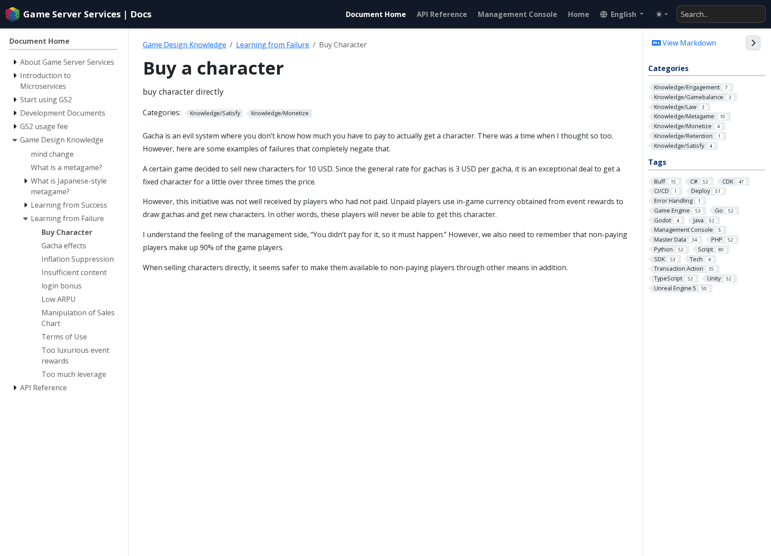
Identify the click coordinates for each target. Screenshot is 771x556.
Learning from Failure (272, 45)
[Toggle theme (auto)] (662, 14)
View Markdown (688, 43)
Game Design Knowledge (184, 45)
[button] (622, 14)
